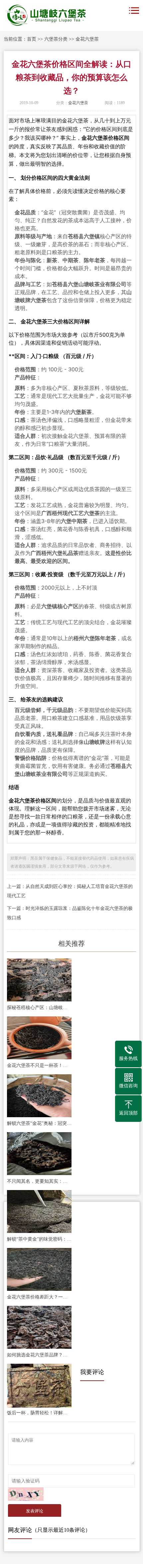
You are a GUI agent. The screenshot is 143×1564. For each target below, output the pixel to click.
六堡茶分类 (56, 39)
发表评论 (34, 1510)
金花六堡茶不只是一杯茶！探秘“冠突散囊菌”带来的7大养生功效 (39, 1065)
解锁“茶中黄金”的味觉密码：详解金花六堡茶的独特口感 (39, 1239)
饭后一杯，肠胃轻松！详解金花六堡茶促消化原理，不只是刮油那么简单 (39, 1412)
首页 (31, 39)
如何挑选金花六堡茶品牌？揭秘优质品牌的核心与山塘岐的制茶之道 (39, 1354)
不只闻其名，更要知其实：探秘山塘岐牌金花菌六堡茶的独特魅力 (39, 1181)
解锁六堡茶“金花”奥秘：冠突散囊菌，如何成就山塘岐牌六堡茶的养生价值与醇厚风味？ (39, 1123)
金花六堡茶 (87, 39)
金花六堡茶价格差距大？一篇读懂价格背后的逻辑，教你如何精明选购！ (39, 1297)
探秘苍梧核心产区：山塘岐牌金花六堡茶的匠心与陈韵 (39, 1007)
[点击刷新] (26, 1494)
